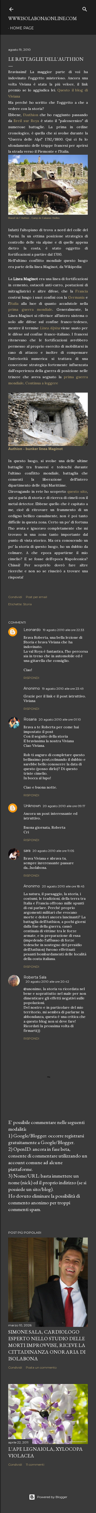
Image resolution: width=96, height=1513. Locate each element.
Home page (22, 28)
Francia (81, 291)
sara (27, 850)
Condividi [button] (15, 597)
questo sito (76, 491)
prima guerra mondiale (30, 309)
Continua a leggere (41, 383)
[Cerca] (85, 8)
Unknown (32, 805)
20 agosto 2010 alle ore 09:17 (64, 806)
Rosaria (30, 719)
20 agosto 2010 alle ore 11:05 (53, 851)
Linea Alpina (50, 328)
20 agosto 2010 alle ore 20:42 (47, 981)
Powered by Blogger (52, 1497)
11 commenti (35, 1464)
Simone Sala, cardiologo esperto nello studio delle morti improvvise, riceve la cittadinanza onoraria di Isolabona (47, 1345)
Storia (27, 604)
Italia (14, 303)
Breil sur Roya (26, 120)
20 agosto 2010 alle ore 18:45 (63, 886)
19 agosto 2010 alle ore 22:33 (63, 630)
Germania (76, 297)
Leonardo (32, 629)
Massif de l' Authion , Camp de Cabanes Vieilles (34, 218)
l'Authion (31, 115)
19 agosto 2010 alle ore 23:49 (63, 688)
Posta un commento (41, 1367)
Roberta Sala (35, 977)
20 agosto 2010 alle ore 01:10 (60, 719)
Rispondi (31, 678)
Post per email (36, 597)
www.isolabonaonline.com (42, 18)
